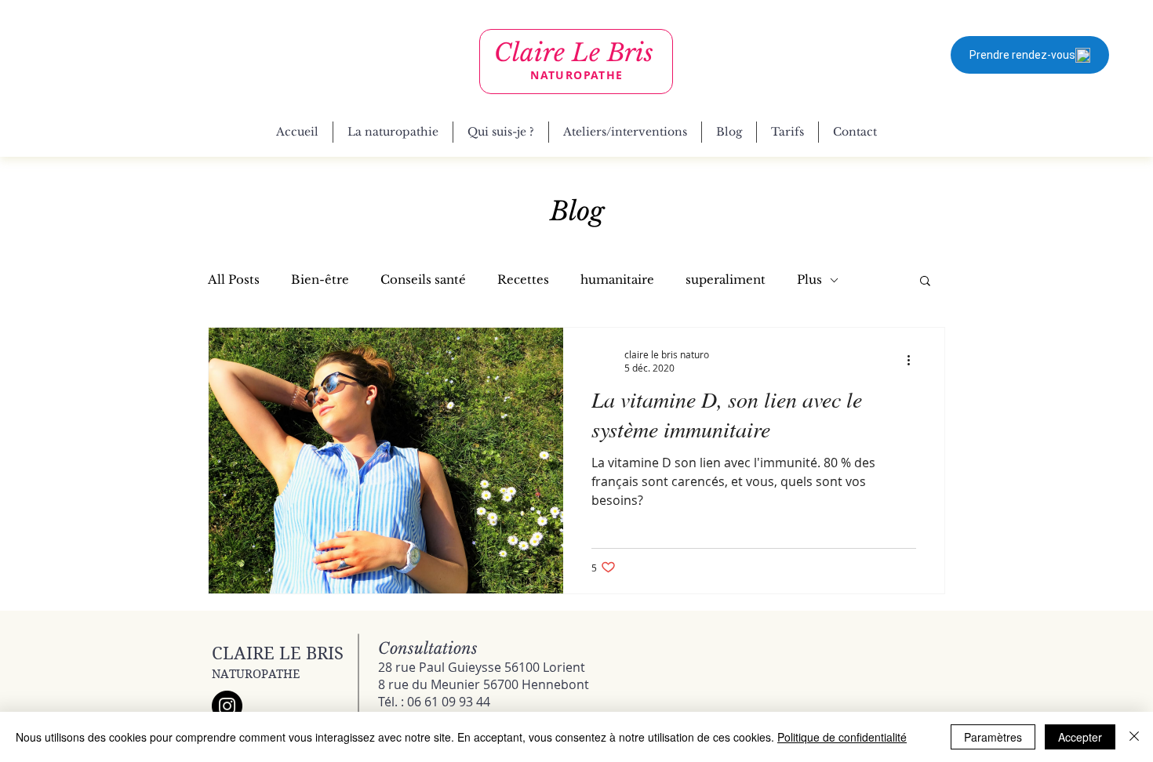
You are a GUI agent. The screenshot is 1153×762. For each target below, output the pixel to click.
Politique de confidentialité (842, 737)
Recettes (523, 280)
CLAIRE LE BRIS (278, 653)
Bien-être (320, 280)
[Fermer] (1134, 736)
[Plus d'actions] (913, 360)
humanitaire (617, 280)
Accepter (1080, 737)
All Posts (234, 280)
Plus (809, 280)
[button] (925, 282)
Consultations (428, 648)
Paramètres (993, 737)
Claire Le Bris (573, 52)
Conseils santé (423, 280)
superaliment (726, 280)
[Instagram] (227, 706)
